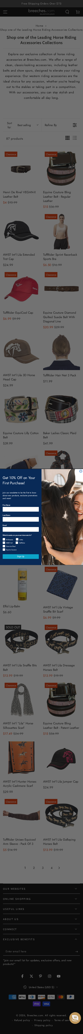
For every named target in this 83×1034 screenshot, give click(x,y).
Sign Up (20, 556)
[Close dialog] (81, 471)
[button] (75, 1018)
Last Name (6, 515)
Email (4, 525)
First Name (6, 505)
